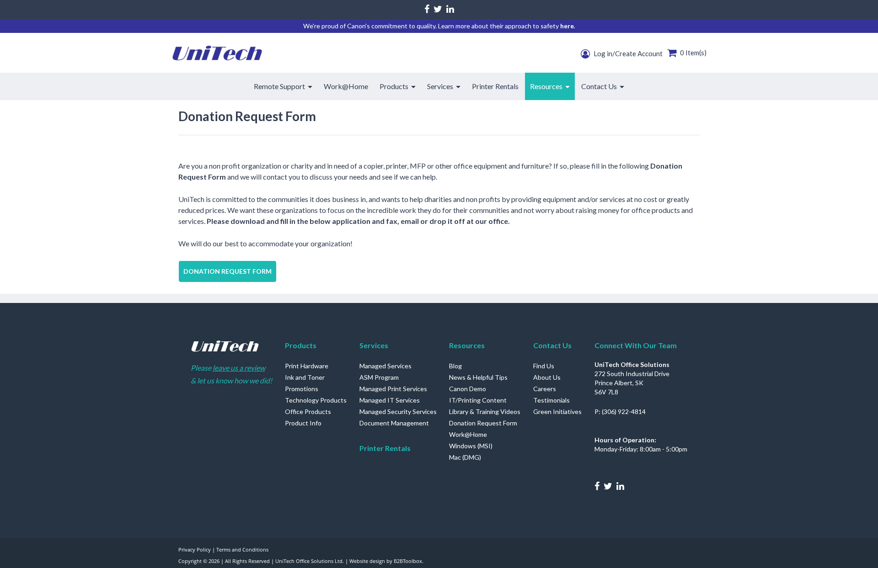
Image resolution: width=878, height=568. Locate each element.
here (567, 26)
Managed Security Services (398, 411)
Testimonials (551, 400)
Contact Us (552, 345)
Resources (467, 345)
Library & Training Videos (484, 411)
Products (300, 345)
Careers (544, 389)
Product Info (303, 423)
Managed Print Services (393, 389)
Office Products (308, 411)
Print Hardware (306, 366)
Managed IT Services (389, 400)
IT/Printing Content (478, 400)
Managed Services (385, 366)
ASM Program (379, 377)
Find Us (543, 366)
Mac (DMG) (465, 457)
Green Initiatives (557, 411)
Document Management (394, 423)
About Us (547, 377)
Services (373, 345)
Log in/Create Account (627, 53)
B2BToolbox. (408, 560)
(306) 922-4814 (624, 411)
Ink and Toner (305, 377)
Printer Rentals (385, 448)
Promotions (301, 389)
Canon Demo (467, 389)
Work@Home (468, 434)
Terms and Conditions (242, 549)
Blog (455, 366)
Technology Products (316, 400)
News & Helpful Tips (478, 377)
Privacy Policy (194, 549)
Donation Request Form (227, 271)
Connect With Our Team (635, 345)
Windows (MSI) (471, 446)
